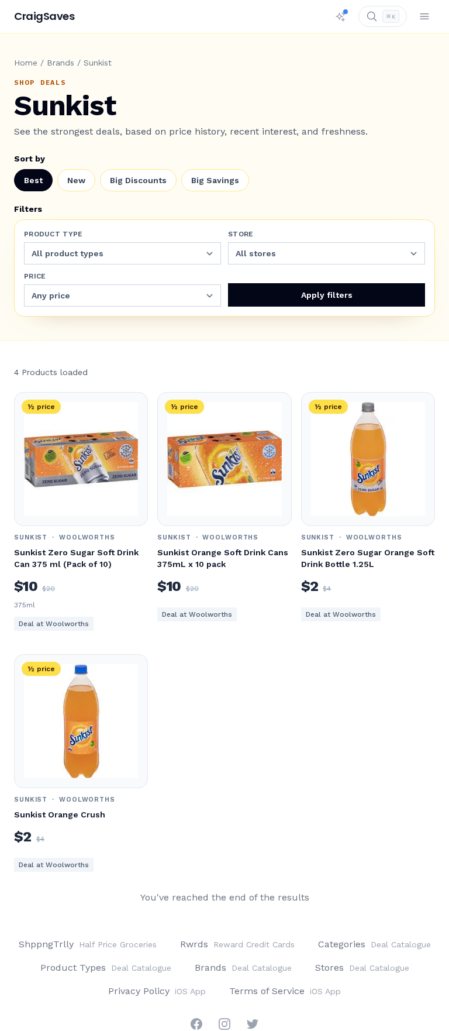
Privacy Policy (157, 990)
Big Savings (215, 180)
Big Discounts (138, 180)
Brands (60, 62)
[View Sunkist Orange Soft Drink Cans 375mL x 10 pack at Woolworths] (224, 459)
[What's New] (340, 16)
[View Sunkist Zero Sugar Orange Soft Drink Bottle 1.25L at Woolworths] (368, 459)
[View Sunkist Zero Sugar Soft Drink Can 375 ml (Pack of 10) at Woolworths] (81, 459)
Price (35, 276)
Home (25, 62)
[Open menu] (424, 16)
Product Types (105, 967)
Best (33, 180)
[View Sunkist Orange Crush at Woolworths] (81, 721)
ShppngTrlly (88, 944)
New (76, 180)
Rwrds (237, 944)
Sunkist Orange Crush (59, 814)
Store (241, 234)
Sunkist (30, 537)
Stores (362, 967)
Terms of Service (285, 990)
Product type (53, 234)
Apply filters (327, 295)
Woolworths (87, 537)
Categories (374, 944)
